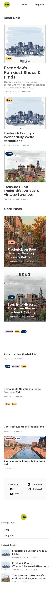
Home (24, 4)
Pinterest (37, 489)
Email (17, 493)
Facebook (37, 484)
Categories (39, 4)
